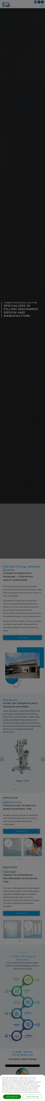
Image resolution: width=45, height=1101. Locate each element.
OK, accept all (12, 1097)
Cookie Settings (32, 1097)
